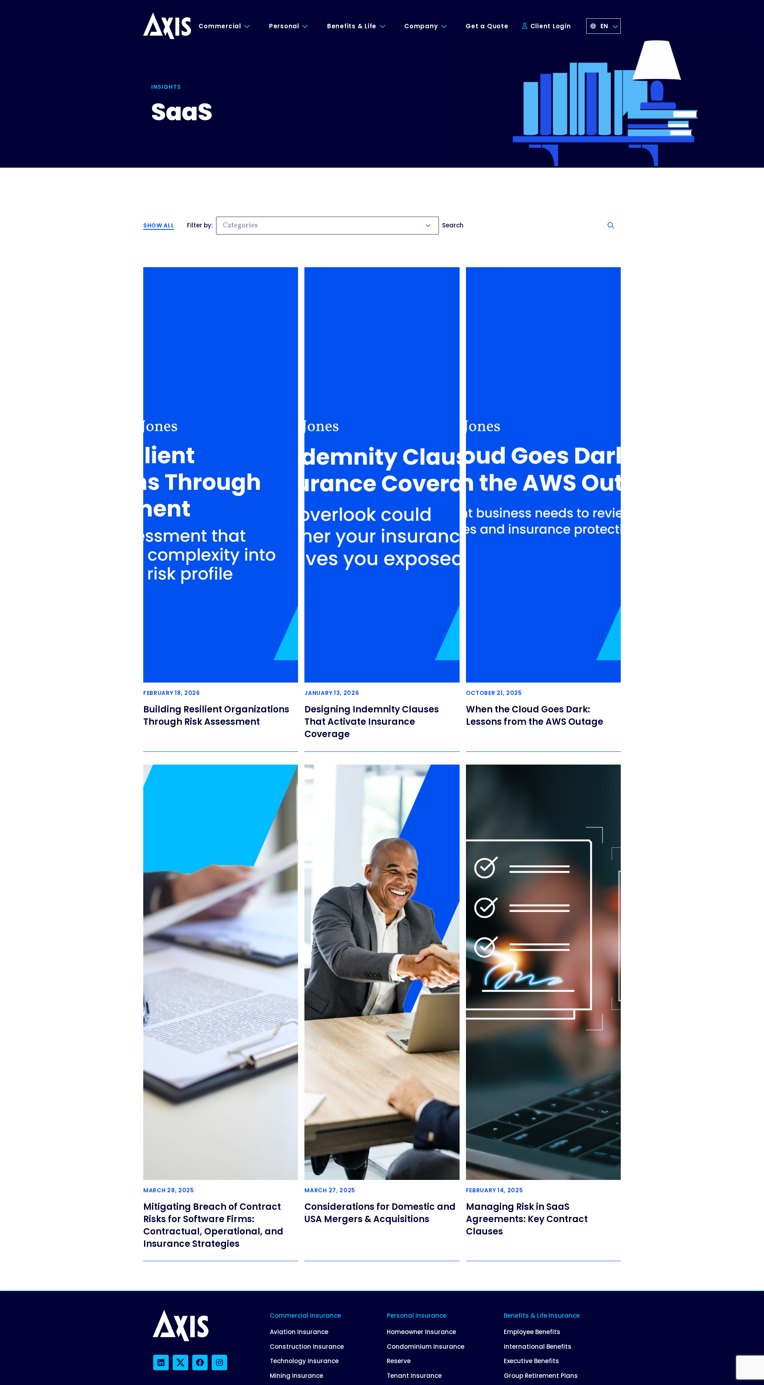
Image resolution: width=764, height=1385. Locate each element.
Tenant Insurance (414, 1375)
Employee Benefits (532, 1332)
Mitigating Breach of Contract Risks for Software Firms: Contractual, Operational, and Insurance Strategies (213, 1225)
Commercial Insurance (305, 1315)
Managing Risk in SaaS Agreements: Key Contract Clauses (527, 1219)
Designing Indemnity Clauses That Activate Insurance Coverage (371, 721)
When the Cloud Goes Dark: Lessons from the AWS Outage (534, 715)
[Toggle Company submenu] (449, 26)
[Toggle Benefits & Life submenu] (388, 26)
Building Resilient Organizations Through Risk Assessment (216, 715)
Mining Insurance (296, 1375)
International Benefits (537, 1346)
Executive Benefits (531, 1361)
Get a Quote (487, 26)
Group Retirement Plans (541, 1375)
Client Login (549, 26)
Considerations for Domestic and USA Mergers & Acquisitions (380, 1213)
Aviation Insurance (299, 1332)
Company (421, 26)
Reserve (399, 1361)
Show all (158, 225)
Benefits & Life (351, 26)
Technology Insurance (304, 1361)
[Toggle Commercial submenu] (253, 26)
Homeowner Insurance (421, 1332)
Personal (284, 26)
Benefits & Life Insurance (542, 1315)
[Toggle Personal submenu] (311, 26)
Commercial (220, 26)
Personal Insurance (416, 1315)
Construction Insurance (307, 1346)
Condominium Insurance (425, 1346)
